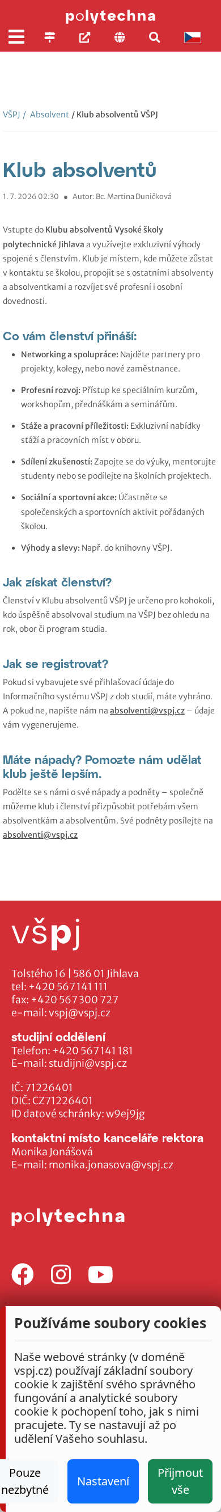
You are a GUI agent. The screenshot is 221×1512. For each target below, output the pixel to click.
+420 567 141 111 (68, 987)
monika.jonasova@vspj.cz (111, 1165)
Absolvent (46, 114)
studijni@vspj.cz (88, 1063)
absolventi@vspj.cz (147, 711)
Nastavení (103, 1481)
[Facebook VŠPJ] (22, 1275)
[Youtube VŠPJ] (100, 1275)
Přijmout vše (180, 1481)
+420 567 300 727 (74, 1000)
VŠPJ (11, 114)
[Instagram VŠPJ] (61, 1275)
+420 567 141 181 (92, 1051)
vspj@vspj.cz (79, 1013)
